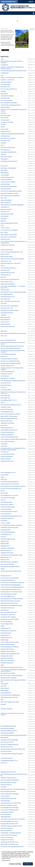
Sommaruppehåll (5, 175)
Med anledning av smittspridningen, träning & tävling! (13, 333)
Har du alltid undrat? (5, 270)
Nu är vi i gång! (4, 232)
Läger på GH (4, 686)
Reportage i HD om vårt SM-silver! (8, 237)
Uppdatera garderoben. (6, 82)
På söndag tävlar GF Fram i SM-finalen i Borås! (11, 591)
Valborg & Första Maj (6, 188)
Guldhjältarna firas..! (5, 546)
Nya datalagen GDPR (5, 529)
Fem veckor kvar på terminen (7, 432)
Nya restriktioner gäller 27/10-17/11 (9, 400)
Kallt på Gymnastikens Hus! (7, 427)
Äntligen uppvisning (5, 317)
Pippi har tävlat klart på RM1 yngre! (9, 612)
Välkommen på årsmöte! (6, 830)
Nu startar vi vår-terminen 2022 (8, 326)
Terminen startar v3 (5, 635)
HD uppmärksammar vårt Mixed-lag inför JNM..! (12, 555)
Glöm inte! (3, 500)
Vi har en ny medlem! (5, 523)
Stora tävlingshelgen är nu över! (8, 472)
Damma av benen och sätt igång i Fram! (10, 279)
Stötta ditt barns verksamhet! (7, 728)
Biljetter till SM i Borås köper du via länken (10, 601)
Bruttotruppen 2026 (5, 86)
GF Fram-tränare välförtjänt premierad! (9, 809)
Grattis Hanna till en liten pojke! (8, 497)
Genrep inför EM (4, 683)
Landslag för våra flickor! (6, 708)
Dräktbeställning (4, 172)
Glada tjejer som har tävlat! (7, 658)
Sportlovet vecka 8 (5, 322)
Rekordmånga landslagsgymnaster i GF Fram (11, 516)
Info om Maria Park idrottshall (7, 441)
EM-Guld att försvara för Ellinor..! (8, 673)
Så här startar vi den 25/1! (6, 373)
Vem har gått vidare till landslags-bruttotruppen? (12, 753)
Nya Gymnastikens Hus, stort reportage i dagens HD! (13, 486)
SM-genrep (3, 704)
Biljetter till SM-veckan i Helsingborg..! (9, 562)
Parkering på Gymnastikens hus (8, 580)
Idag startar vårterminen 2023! (7, 272)
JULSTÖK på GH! (5, 216)
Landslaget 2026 (4, 73)
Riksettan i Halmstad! (6, 458)
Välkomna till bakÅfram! (6, 200)
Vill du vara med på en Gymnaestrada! (9, 305)
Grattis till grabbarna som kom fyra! (9, 430)
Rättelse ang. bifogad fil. (6, 209)
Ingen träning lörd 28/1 (6, 633)
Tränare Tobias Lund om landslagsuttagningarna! (12, 587)
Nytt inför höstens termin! (6, 420)
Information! (3, 387)
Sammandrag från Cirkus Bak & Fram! (9, 842)
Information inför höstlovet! (7, 504)
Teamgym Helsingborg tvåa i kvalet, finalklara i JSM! (13, 749)
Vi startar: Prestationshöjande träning (9, 437)
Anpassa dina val (6, 860)
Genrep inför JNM (5, 559)
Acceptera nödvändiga (15, 864)
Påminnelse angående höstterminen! (9, 418)
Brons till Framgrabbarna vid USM (8, 594)
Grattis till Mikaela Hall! (6, 814)
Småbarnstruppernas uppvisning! (8, 798)
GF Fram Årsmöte (5, 376)
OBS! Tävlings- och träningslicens (8, 168)
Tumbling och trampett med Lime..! (9, 777)
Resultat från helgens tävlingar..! (8, 539)
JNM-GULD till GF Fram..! (6, 550)
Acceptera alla (28, 864)
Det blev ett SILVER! (5, 239)
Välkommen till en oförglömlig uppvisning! (11, 105)
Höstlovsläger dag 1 (5, 398)
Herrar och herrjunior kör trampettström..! (10, 780)
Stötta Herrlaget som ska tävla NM (9, 234)
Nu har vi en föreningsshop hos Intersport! (10, 414)
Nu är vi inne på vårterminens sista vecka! (10, 301)
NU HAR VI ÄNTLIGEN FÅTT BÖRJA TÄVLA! (10, 348)
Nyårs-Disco (3, 277)
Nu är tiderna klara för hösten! (7, 454)
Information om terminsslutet (7, 548)
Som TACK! (3, 536)
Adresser (3, 126)
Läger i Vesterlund (5, 688)
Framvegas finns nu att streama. (8, 138)
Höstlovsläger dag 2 (5, 395)
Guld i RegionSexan (5, 149)
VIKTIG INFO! (4, 787)
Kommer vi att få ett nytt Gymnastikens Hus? (11, 488)
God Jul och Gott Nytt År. (6, 100)
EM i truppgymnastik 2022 (7, 294)
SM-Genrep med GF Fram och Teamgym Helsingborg (13, 789)
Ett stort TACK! (4, 520)
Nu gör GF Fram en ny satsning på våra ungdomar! (12, 258)
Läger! (2, 59)
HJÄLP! (2, 225)
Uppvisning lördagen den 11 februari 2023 (10, 263)
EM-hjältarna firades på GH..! (7, 662)
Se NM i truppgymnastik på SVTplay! (9, 223)
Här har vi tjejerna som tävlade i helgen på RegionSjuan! (13, 439)
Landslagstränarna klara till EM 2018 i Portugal (11, 605)
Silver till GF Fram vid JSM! (7, 746)
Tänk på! (3, 490)
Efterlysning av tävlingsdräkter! (8, 284)
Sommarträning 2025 (5, 131)
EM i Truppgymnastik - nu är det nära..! (9, 495)
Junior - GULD (4, 335)
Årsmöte (3, 265)
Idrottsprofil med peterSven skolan (9, 805)
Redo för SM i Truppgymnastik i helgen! (10, 702)
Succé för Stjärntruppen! (6, 621)
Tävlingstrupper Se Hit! (6, 575)
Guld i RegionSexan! (5, 136)
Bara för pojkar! (4, 493)
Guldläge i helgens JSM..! (6, 637)
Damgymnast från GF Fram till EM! (8, 677)
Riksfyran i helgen (5, 543)
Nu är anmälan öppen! (6, 115)
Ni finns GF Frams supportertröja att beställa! (11, 191)
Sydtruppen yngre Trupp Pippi (8, 651)
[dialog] (17, 858)
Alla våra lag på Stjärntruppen (7, 644)
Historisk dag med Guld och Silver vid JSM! (11, 571)
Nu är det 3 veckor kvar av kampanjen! (9, 578)
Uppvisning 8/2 (4, 93)
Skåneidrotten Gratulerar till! (7, 518)
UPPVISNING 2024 (5, 207)
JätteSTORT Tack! (5, 541)
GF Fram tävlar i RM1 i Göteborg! (8, 617)
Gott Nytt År (3, 143)
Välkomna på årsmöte (6, 202)
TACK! (2, 75)
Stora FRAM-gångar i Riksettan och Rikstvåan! (11, 525)
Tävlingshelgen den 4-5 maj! (7, 461)
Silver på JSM (4, 425)
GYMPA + (3, 626)
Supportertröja (4, 170)
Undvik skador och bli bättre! (7, 423)
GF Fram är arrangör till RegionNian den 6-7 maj (12, 252)
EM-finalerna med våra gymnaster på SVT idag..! (12, 667)
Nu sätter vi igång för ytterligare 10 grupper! (11, 363)
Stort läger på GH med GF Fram (8, 614)
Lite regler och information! (7, 122)
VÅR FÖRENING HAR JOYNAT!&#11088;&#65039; (12, 204)
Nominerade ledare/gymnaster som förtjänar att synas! (13, 70)
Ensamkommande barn (6, 784)
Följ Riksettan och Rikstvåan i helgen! (9, 527)
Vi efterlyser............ (5, 315)
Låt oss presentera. (5, 120)
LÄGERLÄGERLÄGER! (6, 816)
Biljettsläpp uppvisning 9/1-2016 (8, 772)
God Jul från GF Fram (6, 383)
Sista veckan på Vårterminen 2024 (8, 186)
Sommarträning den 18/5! (7, 249)
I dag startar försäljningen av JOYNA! (9, 193)
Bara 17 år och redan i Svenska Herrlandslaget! (11, 675)
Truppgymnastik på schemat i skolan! (9, 823)
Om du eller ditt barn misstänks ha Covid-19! (11, 404)
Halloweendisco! (5, 159)
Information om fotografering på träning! (10, 361)
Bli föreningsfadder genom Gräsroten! (9, 646)
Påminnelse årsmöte (5, 319)
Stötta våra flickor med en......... (8, 281)
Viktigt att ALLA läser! (6, 407)
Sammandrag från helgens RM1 (8, 791)
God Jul (2, 145)
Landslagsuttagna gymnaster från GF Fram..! (11, 589)
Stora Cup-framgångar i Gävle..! (8, 596)
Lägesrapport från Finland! (7, 552)
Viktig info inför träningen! (7, 409)
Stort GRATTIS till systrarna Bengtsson (9, 481)
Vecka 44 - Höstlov (5, 227)
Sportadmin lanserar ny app (7, 177)
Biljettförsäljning (4, 640)
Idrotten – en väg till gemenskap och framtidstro (12, 77)
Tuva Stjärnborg (4, 64)
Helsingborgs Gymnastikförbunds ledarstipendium (13, 133)
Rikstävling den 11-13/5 (6, 557)
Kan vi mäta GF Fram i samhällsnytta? (9, 230)
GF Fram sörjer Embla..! (6, 513)
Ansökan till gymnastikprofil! (7, 733)
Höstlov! (3, 402)
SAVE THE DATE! (4, 117)
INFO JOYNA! (4, 198)
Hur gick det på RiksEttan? (7, 456)
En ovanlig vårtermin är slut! (7, 411)
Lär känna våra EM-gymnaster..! (8, 507)
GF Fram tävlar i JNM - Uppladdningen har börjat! (12, 846)
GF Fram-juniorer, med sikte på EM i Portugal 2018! (12, 582)
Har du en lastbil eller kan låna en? (9, 268)
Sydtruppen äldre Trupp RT (7, 656)
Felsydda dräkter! (5, 690)
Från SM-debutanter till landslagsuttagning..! (11, 584)
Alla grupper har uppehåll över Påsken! (10, 310)
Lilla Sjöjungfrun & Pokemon (7, 812)
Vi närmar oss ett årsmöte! (7, 837)
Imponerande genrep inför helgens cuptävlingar (12, 598)
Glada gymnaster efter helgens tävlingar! (10, 566)
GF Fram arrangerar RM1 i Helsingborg (10, 793)
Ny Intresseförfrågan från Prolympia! (9, 358)
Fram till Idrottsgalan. (5, 84)
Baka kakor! (3, 220)
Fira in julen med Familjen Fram (8, 147)
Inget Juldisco (4, 331)
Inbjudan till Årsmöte (5, 324)
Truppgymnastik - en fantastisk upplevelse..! (11, 832)
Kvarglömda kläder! (5, 107)
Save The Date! (4, 165)
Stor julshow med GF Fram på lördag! (9, 739)
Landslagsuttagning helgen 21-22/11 (9, 760)
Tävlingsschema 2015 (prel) (7, 839)
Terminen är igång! (5, 289)
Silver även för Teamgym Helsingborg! (9, 744)
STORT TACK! (4, 218)
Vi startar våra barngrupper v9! (8, 371)
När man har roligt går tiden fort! (8, 340)
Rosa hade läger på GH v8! (7, 623)
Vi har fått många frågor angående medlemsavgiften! (13, 380)
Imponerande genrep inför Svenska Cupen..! (11, 803)
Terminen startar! (4, 129)
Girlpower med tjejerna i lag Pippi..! (9, 782)
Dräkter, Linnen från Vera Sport (8, 660)
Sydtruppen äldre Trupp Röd (7, 649)
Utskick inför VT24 (5, 211)
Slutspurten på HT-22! (6, 274)
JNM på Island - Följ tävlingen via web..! (10, 844)
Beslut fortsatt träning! (6, 385)
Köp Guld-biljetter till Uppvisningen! (9, 102)
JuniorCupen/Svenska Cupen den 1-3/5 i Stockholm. (13, 819)
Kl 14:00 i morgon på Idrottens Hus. (9, 89)
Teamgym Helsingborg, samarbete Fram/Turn (11, 826)
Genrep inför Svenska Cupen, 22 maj (9, 603)
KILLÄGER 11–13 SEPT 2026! (7, 79)
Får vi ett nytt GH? (5, 451)
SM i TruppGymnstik (5, 299)
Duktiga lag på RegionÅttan (7, 434)
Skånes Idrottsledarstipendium (8, 532)
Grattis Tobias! (4, 443)
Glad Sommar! (4, 356)
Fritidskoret (3, 113)
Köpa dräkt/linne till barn (6, 502)
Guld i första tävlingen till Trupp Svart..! (10, 821)
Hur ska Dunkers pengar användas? (9, 511)
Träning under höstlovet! (6, 156)
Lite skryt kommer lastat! (6, 179)
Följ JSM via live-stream (6, 751)
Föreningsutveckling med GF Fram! (9, 730)
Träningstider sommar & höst (7, 607)
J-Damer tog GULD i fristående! (8, 182)
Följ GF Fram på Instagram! (7, 828)
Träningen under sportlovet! (7, 365)
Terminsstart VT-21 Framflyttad (8, 378)
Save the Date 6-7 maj (6, 261)
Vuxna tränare (4, 446)
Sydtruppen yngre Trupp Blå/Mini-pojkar (10, 653)
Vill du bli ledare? (5, 474)
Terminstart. (3, 124)
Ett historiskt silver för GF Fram (8, 296)
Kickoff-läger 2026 (5, 98)
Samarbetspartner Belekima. (7, 95)
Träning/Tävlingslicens (6, 692)
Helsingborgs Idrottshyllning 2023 (9, 152)
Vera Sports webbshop (6, 509)
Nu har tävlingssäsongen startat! (8, 726)
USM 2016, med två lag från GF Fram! (9, 697)
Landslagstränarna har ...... (7, 534)
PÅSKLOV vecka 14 (5, 254)
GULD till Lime (4, 762)
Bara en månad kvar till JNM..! (7, 564)
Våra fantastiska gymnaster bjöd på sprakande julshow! (14, 735)
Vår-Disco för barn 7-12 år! (7, 308)
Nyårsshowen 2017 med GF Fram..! (9, 630)
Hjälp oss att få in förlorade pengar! (9, 416)
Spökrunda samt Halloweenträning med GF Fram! (12, 346)
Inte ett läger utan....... (5, 610)
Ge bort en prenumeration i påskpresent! (10, 195)
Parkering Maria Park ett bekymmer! (9, 161)
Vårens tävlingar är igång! (6, 256)
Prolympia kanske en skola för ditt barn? (10, 484)
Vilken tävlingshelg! (5, 800)
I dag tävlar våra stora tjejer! (7, 214)
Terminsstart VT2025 (5, 140)
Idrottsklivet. (3, 154)
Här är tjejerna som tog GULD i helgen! (9, 619)
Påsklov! (3, 477)
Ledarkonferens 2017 (6, 628)
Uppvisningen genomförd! (7, 312)
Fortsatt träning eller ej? (6, 389)
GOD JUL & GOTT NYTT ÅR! (7, 742)
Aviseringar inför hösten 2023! (8, 245)
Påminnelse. (3, 91)
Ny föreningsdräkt (5, 796)
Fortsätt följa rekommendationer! (8, 354)
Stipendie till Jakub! (5, 184)
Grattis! (2, 665)
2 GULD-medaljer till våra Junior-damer (10, 642)
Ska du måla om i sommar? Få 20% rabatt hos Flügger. (13, 292)
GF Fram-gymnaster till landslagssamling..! (11, 695)
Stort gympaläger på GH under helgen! (10, 807)
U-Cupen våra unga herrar (6, 758)
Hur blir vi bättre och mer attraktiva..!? (9, 835)
